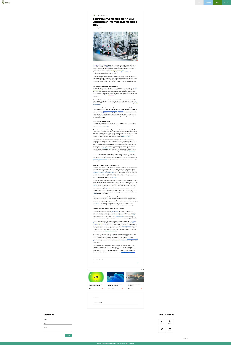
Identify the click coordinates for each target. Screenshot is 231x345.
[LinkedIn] (170, 321)
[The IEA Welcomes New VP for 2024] (135, 277)
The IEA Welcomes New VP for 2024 (134, 284)
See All (142, 269)
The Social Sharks (130, 343)
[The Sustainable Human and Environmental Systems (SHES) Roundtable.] (96, 277)
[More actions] (137, 15)
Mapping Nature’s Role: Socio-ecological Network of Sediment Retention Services (115, 284)
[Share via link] (102, 259)
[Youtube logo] (170, 328)
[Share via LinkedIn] (99, 259)
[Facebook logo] (161, 321)
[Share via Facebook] (93, 259)
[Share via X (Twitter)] (96, 259)
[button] (225, 2)
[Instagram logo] (161, 328)
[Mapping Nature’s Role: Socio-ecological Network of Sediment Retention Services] (115, 277)
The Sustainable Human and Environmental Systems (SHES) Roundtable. (95, 284)
